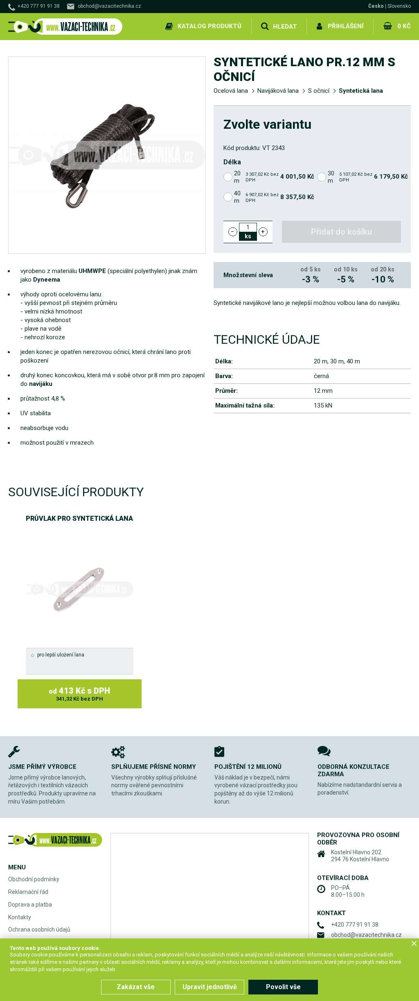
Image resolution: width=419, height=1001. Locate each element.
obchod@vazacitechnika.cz (109, 6)
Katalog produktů (209, 26)
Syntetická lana (361, 90)
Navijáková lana (278, 90)
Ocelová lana (231, 90)
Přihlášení (345, 26)
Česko (376, 6)
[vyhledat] (264, 26)
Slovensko (399, 6)
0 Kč (404, 26)
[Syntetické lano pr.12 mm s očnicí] (107, 155)
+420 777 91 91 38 (39, 6)
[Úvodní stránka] (65, 26)
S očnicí (318, 90)
